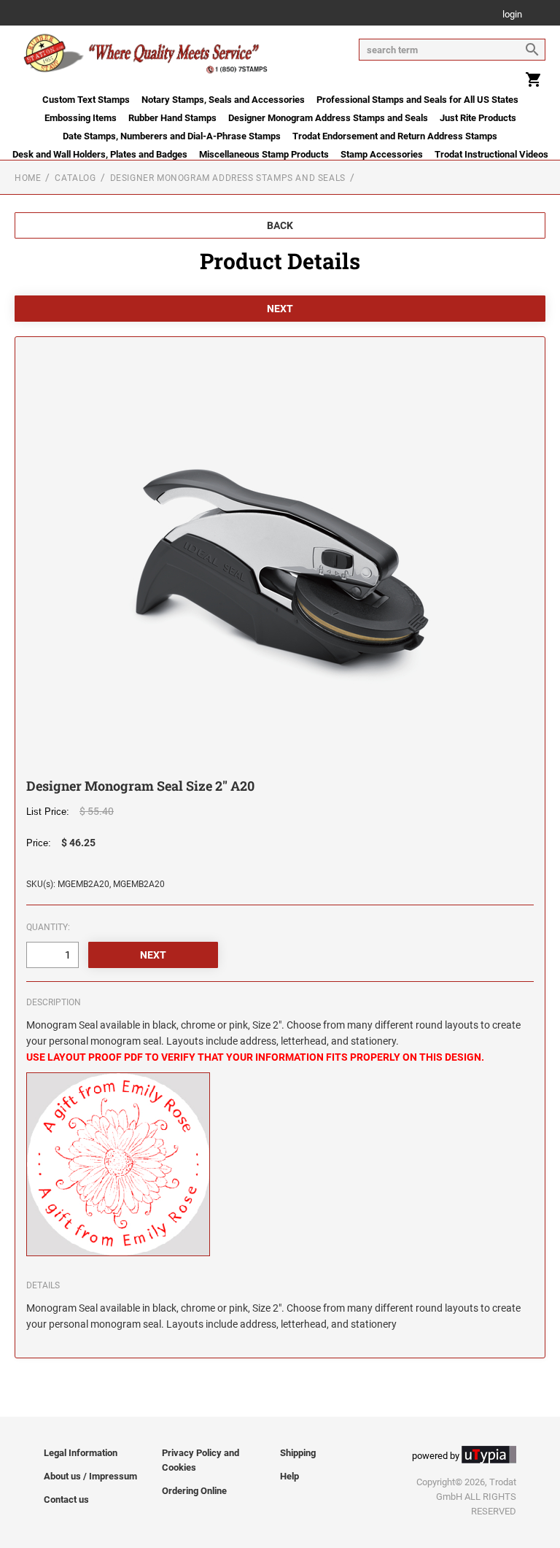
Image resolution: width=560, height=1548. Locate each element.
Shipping (298, 1452)
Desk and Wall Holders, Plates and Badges (99, 154)
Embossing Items (80, 117)
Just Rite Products (478, 117)
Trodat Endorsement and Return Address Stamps (394, 136)
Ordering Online (194, 1490)
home (28, 178)
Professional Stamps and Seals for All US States (417, 99)
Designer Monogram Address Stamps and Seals (328, 117)
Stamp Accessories (382, 154)
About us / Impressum (90, 1476)
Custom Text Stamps (86, 99)
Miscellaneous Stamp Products (264, 154)
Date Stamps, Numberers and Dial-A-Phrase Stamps (172, 136)
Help (289, 1476)
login (512, 15)
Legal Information (80, 1452)
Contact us (66, 1499)
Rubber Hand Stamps (172, 117)
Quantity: (48, 927)
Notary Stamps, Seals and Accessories (223, 99)
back (280, 225)
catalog (75, 178)
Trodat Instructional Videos (491, 154)
